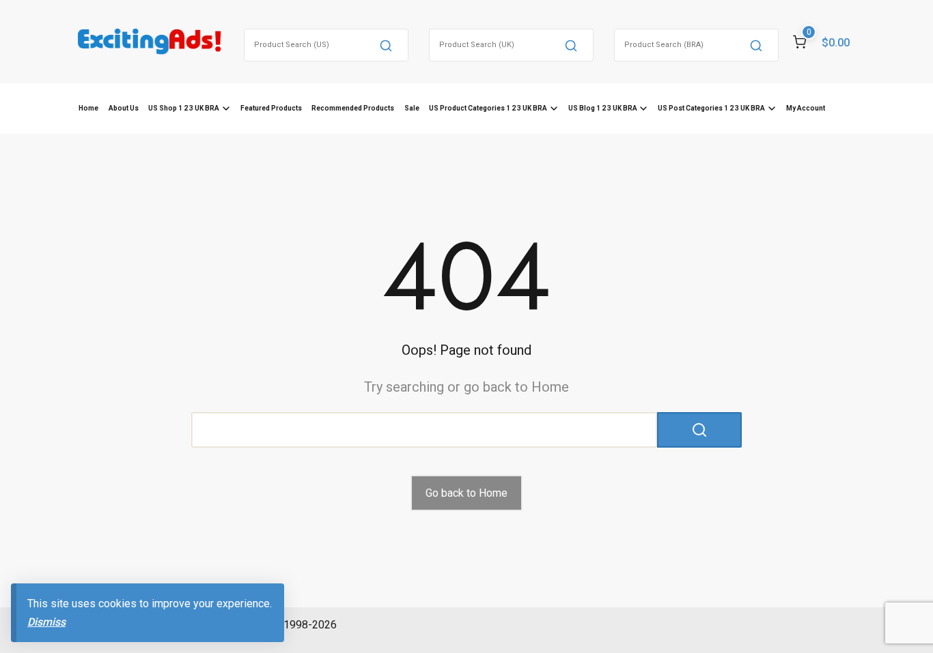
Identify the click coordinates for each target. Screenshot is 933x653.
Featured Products (271, 108)
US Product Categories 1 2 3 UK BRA (488, 108)
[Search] (386, 45)
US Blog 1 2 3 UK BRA (602, 108)
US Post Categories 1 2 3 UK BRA (711, 108)
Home (88, 108)
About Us (124, 108)
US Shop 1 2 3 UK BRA (183, 108)
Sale (411, 108)
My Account (805, 108)
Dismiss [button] (46, 621)
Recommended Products (352, 108)
